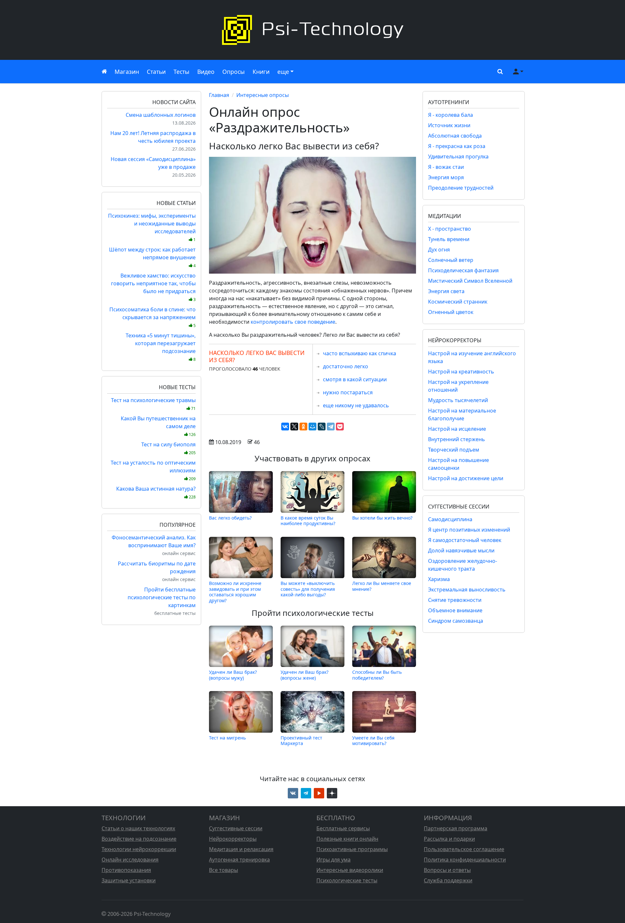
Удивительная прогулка (458, 156)
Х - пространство (449, 228)
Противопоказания (126, 870)
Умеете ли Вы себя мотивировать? (373, 740)
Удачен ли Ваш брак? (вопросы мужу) (233, 675)
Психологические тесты (346, 880)
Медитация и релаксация (241, 849)
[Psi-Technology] (312, 29)
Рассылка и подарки (449, 838)
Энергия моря (446, 177)
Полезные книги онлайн (347, 838)
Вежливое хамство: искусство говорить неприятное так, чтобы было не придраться (153, 287)
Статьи (156, 71)
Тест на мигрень (227, 738)
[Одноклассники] (303, 426)
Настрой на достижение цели (465, 478)
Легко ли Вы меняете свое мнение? (381, 586)
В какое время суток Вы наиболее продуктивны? (308, 520)
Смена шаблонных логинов (161, 114)
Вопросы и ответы (447, 870)
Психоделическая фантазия (463, 270)
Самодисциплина (450, 519)
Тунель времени (448, 239)
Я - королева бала (450, 114)
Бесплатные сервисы (343, 828)
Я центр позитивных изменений (469, 529)
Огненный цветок (450, 312)
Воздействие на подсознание (139, 838)
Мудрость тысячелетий (458, 400)
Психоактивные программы (352, 849)
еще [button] (283, 71)
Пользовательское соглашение (464, 849)
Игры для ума (333, 859)
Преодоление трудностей (460, 187)
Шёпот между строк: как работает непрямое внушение (152, 257)
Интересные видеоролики (349, 870)
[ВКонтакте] (285, 426)
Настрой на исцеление (457, 428)
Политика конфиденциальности (465, 859)
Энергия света (446, 291)
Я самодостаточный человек (464, 540)
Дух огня (439, 249)
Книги (261, 71)
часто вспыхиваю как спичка (359, 353)
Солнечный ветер (450, 260)
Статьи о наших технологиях (138, 828)
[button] (499, 71)
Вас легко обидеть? (230, 518)
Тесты (181, 71)
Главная (219, 95)
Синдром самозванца (455, 620)
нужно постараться (348, 392)
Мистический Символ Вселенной (470, 280)
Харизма (439, 579)
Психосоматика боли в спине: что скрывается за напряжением (152, 317)
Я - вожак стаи (446, 166)
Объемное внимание (455, 610)
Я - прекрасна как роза (456, 146)
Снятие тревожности (454, 600)
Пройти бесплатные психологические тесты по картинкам (162, 597)
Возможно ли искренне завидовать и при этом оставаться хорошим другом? (235, 591)
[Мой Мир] (312, 426)
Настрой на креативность (461, 371)
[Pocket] (340, 426)
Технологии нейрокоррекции (139, 849)
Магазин (127, 71)
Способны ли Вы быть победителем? (377, 675)
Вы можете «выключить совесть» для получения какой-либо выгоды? (308, 589)
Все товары (223, 870)
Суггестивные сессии (235, 828)
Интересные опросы (262, 95)
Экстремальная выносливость (467, 589)
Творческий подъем (453, 449)
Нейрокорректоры (233, 838)
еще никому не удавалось (356, 405)
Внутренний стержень (456, 439)
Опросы (233, 71)
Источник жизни (449, 125)
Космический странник (457, 301)
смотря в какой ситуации (355, 379)
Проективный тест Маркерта (301, 740)
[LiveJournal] (322, 426)
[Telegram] (331, 426)
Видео (206, 71)
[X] (294, 426)
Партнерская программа (455, 828)
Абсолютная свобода (455, 135)
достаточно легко (345, 366)
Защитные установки (129, 880)
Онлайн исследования (130, 859)
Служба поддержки (448, 880)
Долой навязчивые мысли (461, 550)
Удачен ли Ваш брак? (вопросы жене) (304, 675)
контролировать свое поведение (293, 321)
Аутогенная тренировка (239, 859)
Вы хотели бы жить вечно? (382, 518)
